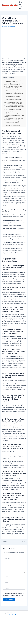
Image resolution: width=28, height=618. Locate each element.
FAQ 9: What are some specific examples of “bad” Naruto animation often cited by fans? (15, 114)
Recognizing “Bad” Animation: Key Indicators (15, 83)
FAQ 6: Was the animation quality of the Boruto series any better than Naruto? (14, 103)
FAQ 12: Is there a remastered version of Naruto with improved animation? (14, 124)
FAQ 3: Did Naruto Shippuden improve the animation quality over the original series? (14, 93)
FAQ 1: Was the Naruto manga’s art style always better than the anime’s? (14, 87)
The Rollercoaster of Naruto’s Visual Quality (13, 80)
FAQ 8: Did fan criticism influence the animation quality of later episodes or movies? (13, 111)
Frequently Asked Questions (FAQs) (12, 84)
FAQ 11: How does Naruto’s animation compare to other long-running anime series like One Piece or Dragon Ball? (15, 121)
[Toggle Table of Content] (23, 78)
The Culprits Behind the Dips (11, 81)
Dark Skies (20, 5)
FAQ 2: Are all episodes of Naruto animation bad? (15, 90)
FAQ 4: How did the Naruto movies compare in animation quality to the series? (15, 95)
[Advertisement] (14, 42)
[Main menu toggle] (25, 5)
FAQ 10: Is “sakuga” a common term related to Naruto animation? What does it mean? (15, 117)
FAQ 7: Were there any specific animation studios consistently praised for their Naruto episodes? (15, 107)
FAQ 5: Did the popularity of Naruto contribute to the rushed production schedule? (13, 99)
